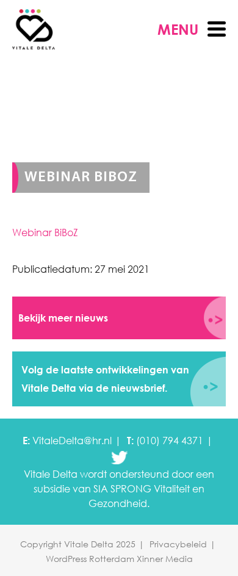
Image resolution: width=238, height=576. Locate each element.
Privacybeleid (178, 544)
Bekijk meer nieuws (63, 318)
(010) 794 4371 (169, 440)
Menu (177, 29)
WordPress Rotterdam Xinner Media (119, 558)
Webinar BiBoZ (45, 232)
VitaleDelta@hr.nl (72, 440)
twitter (119, 457)
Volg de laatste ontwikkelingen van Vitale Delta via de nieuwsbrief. (105, 379)
